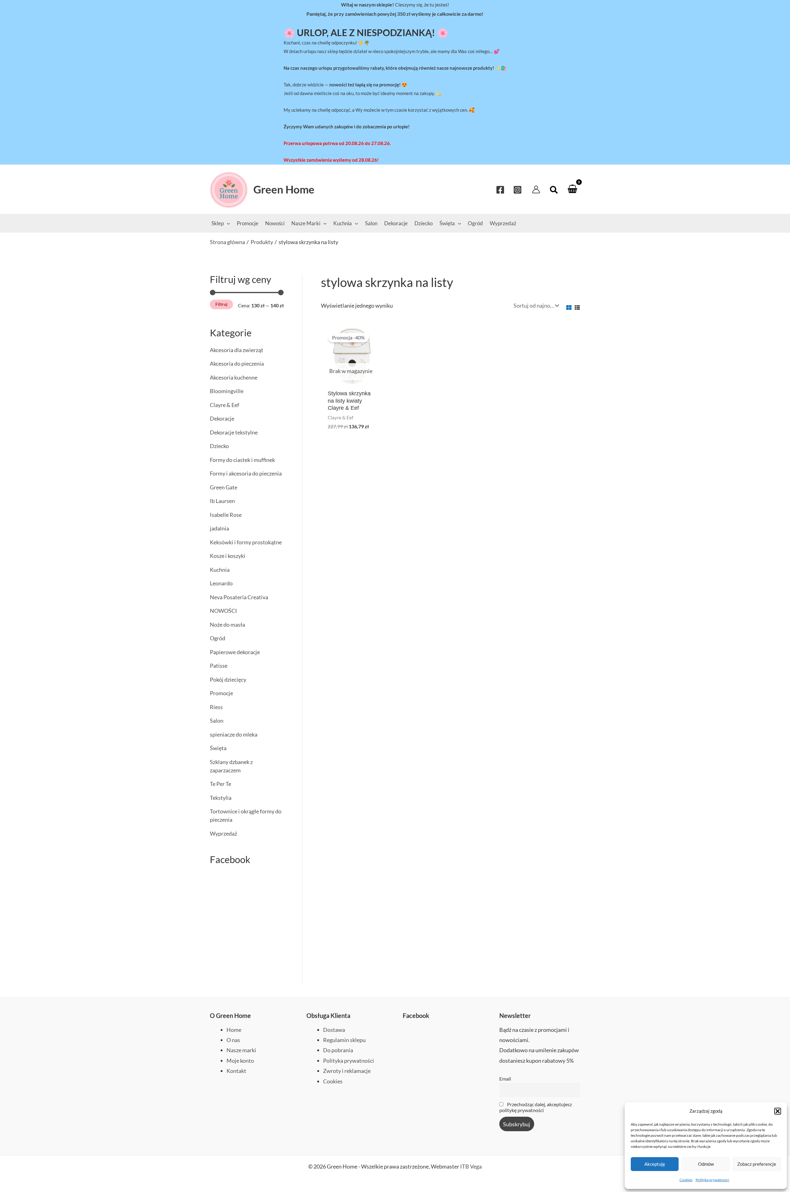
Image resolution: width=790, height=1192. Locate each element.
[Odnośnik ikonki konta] (536, 189)
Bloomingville (226, 391)
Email (505, 1079)
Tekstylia (220, 797)
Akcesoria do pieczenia (237, 363)
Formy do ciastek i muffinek (242, 459)
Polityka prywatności (712, 1179)
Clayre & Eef (224, 404)
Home (234, 1029)
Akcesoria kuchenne (233, 377)
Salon (216, 720)
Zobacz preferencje (756, 1164)
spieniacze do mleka (233, 734)
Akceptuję (654, 1164)
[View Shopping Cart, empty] (572, 189)
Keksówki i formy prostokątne (246, 542)
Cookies (686, 1179)
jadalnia (219, 528)
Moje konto (240, 1060)
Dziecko (219, 445)
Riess (216, 707)
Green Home (283, 189)
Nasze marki (241, 1050)
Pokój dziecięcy (228, 679)
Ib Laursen (222, 500)
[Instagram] (517, 189)
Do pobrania (338, 1050)
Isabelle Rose (226, 514)
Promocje (221, 693)
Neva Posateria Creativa (239, 597)
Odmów (706, 1164)
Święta (218, 748)
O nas (233, 1039)
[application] (227, 223)
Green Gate (223, 487)
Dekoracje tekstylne (234, 432)
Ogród (217, 638)
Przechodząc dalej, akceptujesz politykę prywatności (535, 1107)
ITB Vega (471, 1166)
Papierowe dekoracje (235, 652)
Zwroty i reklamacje (347, 1070)
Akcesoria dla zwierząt (236, 350)
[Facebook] (500, 189)
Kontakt (236, 1070)
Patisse (218, 665)
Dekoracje (222, 418)
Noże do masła (227, 624)
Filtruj (221, 304)
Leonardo (221, 583)
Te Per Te (220, 783)
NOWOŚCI (223, 610)
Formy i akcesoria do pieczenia (246, 473)
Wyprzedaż (223, 833)
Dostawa (334, 1029)
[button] (778, 1111)
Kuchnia (220, 569)
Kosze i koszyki (227, 555)
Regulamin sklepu (344, 1039)
